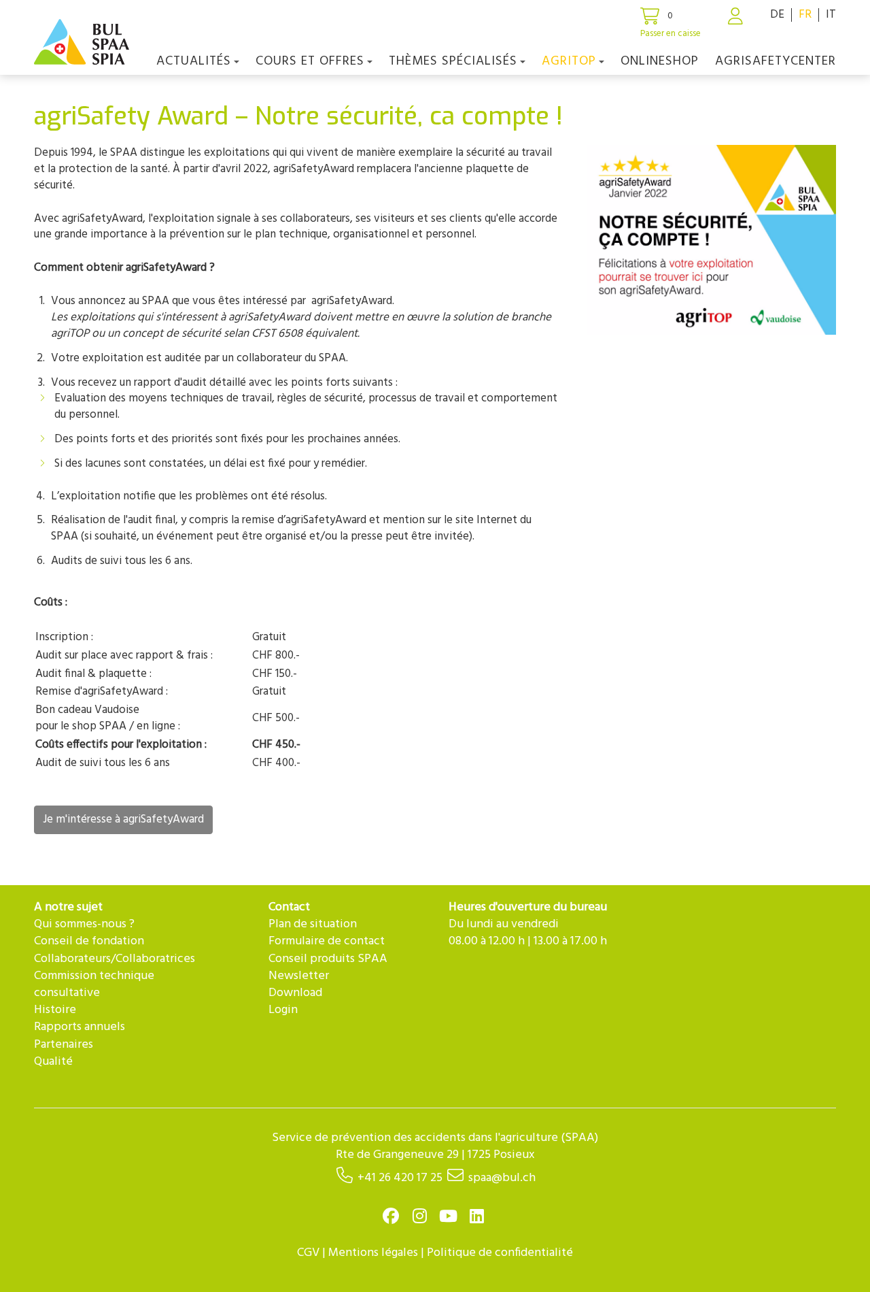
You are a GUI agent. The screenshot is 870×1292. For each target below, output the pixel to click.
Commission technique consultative (94, 984)
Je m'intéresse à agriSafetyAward (123, 819)
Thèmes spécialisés (453, 61)
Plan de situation (312, 924)
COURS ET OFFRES (310, 61)
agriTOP (569, 61)
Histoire (55, 1010)
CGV (308, 1253)
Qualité (53, 1062)
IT (831, 14)
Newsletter (298, 976)
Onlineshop (660, 61)
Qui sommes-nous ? (84, 924)
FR (805, 14)
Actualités (193, 61)
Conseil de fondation (89, 941)
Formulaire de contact (326, 941)
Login (283, 1010)
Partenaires (63, 1045)
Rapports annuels (79, 1027)
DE (777, 14)
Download (295, 993)
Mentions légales (373, 1253)
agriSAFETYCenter (775, 61)
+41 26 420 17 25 (400, 1178)
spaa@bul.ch (502, 1178)
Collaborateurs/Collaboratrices (114, 959)
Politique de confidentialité (500, 1253)
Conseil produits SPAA (327, 959)
